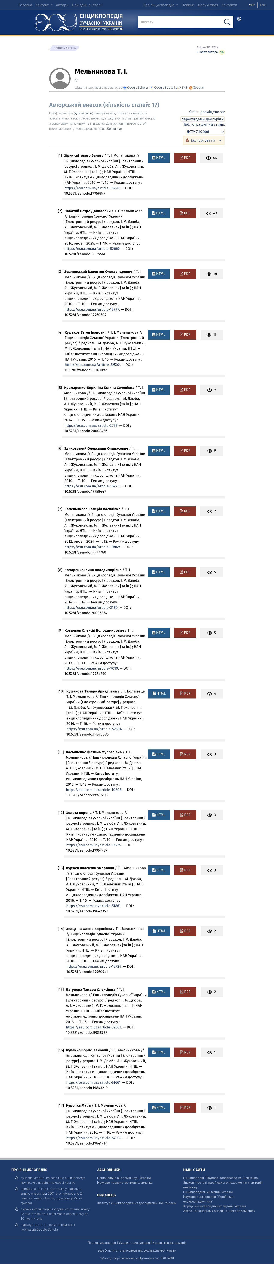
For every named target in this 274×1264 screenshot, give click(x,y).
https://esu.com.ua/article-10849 (92, 547)
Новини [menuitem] (188, 5)
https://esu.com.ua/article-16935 (93, 845)
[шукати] (227, 22)
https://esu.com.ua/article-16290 (91, 188)
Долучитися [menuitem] (208, 5)
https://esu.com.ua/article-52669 (92, 248)
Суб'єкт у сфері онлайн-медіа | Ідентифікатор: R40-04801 (137, 1258)
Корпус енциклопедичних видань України (214, 1206)
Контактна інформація (169, 1243)
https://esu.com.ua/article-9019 (91, 668)
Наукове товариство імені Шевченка (125, 1183)
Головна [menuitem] (25, 5)
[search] (239, 20)
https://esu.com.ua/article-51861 (93, 906)
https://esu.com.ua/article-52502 (92, 365)
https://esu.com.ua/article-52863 (93, 1027)
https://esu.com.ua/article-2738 (91, 425)
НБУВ (183, 87)
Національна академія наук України (124, 1178)
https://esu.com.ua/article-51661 (93, 1082)
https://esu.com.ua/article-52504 (94, 729)
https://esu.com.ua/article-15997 (91, 309)
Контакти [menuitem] (229, 5)
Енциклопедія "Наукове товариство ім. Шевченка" (221, 1178)
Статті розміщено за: (207, 112)
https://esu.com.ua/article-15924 (93, 966)
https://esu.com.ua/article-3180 (91, 607)
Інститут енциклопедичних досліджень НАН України (136, 1203)
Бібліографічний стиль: (204, 124)
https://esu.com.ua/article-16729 (91, 486)
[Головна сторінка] (55, 21)
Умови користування (134, 1243)
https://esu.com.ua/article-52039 (94, 1138)
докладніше (83, 113)
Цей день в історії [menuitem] (87, 5)
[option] (263, 5)
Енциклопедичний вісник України (208, 1192)
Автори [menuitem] (62, 5)
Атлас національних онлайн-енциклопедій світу (219, 1211)
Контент (43, 5)
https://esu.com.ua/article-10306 (93, 790)
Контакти (114, 129)
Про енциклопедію (159, 5)
